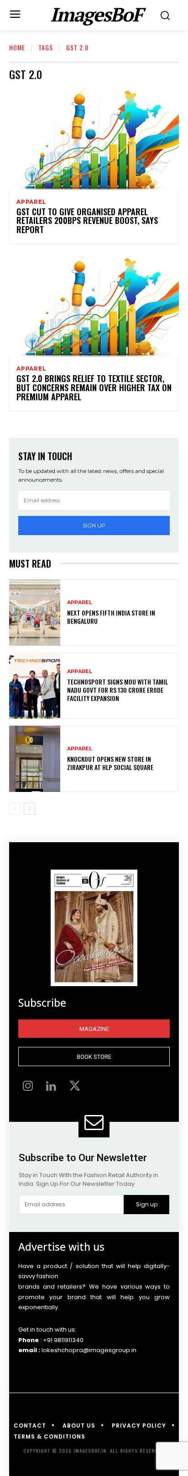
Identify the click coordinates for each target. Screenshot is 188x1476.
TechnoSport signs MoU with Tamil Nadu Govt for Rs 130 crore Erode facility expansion (117, 690)
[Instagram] (27, 1087)
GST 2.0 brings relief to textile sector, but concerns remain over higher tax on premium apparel (94, 387)
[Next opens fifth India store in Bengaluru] (34, 612)
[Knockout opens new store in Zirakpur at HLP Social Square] (34, 759)
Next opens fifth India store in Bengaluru (111, 617)
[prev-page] (15, 809)
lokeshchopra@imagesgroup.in (89, 1350)
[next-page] (29, 809)
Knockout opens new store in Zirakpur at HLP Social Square (110, 763)
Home (17, 47)
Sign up (94, 525)
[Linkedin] (51, 1087)
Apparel (31, 202)
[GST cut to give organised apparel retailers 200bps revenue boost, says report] (94, 139)
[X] (74, 1087)
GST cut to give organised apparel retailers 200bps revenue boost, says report (87, 221)
